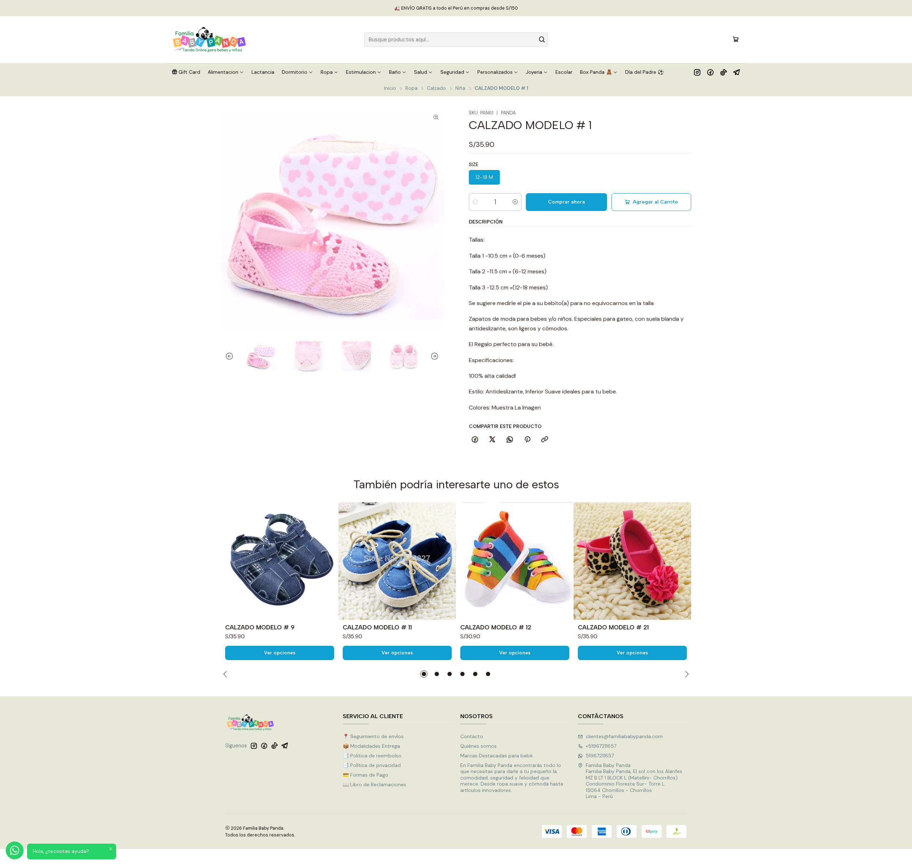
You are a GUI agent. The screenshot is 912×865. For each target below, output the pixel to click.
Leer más (497, 8)
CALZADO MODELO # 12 (495, 627)
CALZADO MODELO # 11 (377, 627)
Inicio (390, 88)
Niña (460, 88)
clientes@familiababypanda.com (624, 736)
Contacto (471, 736)
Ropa (411, 88)
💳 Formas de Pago (365, 775)
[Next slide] (437, 356)
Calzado (436, 88)
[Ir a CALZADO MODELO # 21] (632, 561)
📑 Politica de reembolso (372, 755)
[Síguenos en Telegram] (736, 72)
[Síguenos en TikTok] (723, 72)
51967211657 (600, 755)
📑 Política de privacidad (372, 765)
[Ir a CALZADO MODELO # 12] (515, 561)
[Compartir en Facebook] (475, 439)
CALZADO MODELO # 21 (613, 627)
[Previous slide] (226, 356)
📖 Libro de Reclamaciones (374, 784)
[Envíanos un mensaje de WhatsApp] (15, 850)
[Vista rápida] (330, 561)
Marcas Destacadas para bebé (496, 755)
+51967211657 (601, 746)
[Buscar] (542, 39)
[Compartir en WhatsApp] (510, 439)
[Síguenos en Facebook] (710, 72)
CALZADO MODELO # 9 (260, 627)
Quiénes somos (478, 746)
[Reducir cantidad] (475, 202)
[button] (186, 72)
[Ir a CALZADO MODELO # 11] (397, 561)
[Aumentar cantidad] (515, 202)
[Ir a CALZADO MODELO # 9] (279, 561)
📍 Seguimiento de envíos (373, 736)
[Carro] (735, 39)
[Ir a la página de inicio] (209, 40)
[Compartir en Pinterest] (527, 439)
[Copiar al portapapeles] (545, 439)
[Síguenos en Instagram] (697, 72)
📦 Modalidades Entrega (371, 746)
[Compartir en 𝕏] (492, 439)
